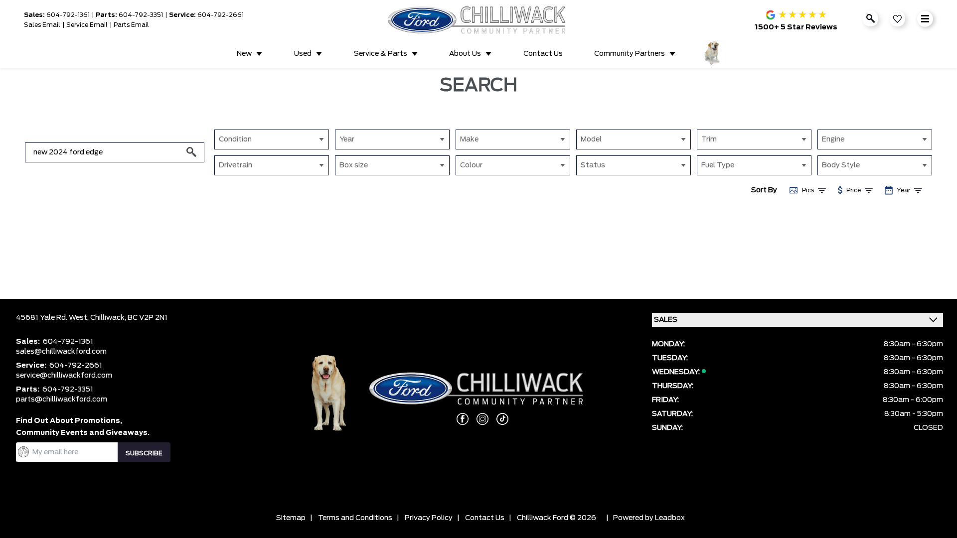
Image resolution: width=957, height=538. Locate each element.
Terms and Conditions (355, 518)
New (244, 53)
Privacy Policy (429, 518)
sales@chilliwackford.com (61, 351)
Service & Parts (380, 53)
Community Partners (629, 53)
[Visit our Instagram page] (478, 419)
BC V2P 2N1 (147, 317)
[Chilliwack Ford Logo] (479, 19)
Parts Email (131, 25)
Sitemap (291, 518)
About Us (465, 53)
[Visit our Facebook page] (459, 419)
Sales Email (42, 25)
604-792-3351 (141, 15)
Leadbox (670, 518)
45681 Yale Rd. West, (53, 317)
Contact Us (543, 53)
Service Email (87, 25)
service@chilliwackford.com (64, 375)
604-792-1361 (68, 15)
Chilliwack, (109, 317)
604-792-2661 (220, 15)
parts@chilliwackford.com (61, 399)
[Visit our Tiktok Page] (498, 419)
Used (303, 53)
